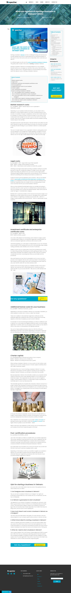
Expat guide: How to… (56, 77)
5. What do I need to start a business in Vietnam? (25, 100)
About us (47, 2)
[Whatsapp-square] (14, 573)
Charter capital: (15, 88)
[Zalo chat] (10, 592)
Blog (37, 2)
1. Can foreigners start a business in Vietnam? (24, 92)
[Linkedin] (11, 573)
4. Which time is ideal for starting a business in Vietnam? (27, 98)
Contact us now (57, 96)
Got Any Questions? (16, 101)
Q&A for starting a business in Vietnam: (21, 91)
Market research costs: (17, 80)
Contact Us (54, 2)
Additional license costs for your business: (22, 86)
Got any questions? (16, 85)
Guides (41, 2)
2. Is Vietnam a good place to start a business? (25, 94)
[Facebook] (8, 573)
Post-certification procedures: (19, 89)
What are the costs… (56, 64)
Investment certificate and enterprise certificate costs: (25, 83)
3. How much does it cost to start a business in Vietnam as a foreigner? (28, 96)
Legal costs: (15, 82)
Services (31, 2)
